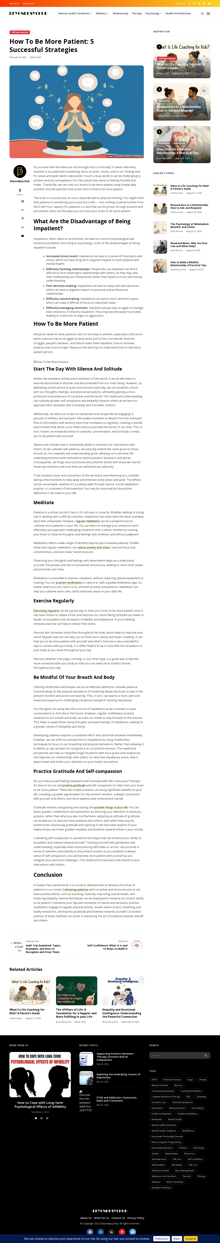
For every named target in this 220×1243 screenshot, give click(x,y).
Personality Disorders (162, 1147)
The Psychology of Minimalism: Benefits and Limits (189, 225)
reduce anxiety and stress (93, 547)
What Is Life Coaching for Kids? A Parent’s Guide (27, 1011)
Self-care (177, 1159)
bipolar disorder (160, 1085)
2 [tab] (41, 1118)
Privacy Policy (136, 1218)
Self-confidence (195, 1159)
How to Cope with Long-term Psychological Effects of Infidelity (40, 1105)
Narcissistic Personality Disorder (167, 1136)
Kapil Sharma (176, 231)
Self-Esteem (177, 1164)
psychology (198, 1147)
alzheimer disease (172, 1079)
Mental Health (175, 1119)
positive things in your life (111, 807)
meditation (157, 1119)
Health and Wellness (188, 1113)
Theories (186, 1176)
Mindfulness (188, 1130)
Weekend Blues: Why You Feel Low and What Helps (188, 245)
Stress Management (184, 1170)
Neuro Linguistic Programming (166, 1142)
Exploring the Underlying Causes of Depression (118, 1076)
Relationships (171, 1153)
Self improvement (160, 1170)
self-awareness (159, 1159)
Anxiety (202, 1079)
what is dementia (174, 1181)
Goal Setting (197, 1108)
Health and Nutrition (178, 13)
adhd (154, 1079)
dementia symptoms (182, 1102)
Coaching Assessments (163, 1091)
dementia (201, 1096)
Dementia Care (159, 1102)
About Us (14, 3)
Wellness (101, 13)
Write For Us (101, 1218)
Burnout (178, 1085)
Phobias (183, 1147)
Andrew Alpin (15, 1018)
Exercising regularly (46, 611)
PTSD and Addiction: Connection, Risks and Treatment (117, 1099)
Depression (157, 1108)
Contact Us (118, 1218)
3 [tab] (47, 1118)
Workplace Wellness (161, 1187)
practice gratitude (73, 785)
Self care (193, 1164)
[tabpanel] (40, 1082)
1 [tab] (36, 1118)
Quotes (155, 1153)
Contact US (28, 3)
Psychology (152, 13)
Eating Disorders (177, 1108)
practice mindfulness (69, 582)
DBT (188, 1096)
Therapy (137, 13)
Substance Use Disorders (164, 1176)
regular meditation (88, 521)
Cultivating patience (75, 889)
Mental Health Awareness (164, 1125)
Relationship (120, 13)
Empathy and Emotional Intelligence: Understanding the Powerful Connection (121, 1013)
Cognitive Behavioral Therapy (166, 1096)
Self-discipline (158, 1164)
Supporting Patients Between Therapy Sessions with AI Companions (115, 1056)
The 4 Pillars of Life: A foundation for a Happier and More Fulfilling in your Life (76, 1013)
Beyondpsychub (20, 181)
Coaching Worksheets (190, 1091)
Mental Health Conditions (74, 13)
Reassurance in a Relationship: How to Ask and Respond (179, 109)
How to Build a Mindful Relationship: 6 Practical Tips (178, 151)
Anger (190, 1079)
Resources (189, 1153)
